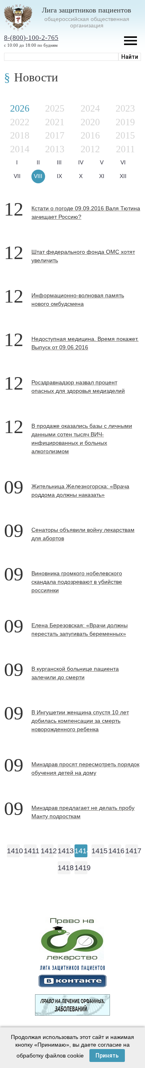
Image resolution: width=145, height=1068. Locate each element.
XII (123, 176)
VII (17, 176)
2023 (125, 108)
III (59, 162)
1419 (81, 868)
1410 (13, 851)
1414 (81, 851)
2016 (90, 135)
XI (101, 176)
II (38, 162)
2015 (125, 135)
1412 (47, 851)
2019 (125, 122)
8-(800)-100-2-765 (31, 37)
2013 (54, 149)
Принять (107, 1055)
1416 (114, 851)
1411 (30, 851)
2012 (90, 149)
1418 (64, 868)
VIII (38, 176)
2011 (125, 149)
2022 (19, 122)
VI (123, 162)
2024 (90, 108)
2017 (54, 135)
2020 (90, 122)
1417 (131, 851)
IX (59, 176)
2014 (19, 149)
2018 (19, 135)
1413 (64, 851)
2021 (54, 122)
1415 (97, 851)
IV (80, 162)
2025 (54, 108)
